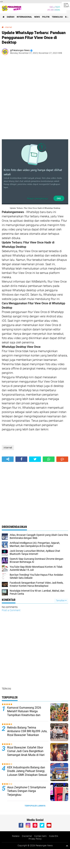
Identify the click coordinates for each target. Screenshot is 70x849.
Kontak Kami (40, 836)
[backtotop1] (67, 845)
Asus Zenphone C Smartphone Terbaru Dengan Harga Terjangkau (26, 791)
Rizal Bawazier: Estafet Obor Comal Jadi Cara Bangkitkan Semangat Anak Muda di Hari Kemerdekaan (26, 753)
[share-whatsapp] (49, 459)
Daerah (10, 17)
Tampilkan (60, 600)
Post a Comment (11, 610)
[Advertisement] (35, 98)
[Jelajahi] (66, 5)
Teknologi (57, 17)
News (37, 17)
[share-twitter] (35, 459)
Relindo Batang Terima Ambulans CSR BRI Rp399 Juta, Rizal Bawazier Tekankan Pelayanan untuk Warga (27, 733)
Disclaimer (27, 836)
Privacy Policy (35, 839)
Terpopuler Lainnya (35, 806)
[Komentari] (62, 459)
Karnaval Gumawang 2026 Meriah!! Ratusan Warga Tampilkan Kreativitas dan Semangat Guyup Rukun (24, 713)
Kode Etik (53, 836)
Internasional (24, 17)
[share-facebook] (21, 459)
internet (8, 27)
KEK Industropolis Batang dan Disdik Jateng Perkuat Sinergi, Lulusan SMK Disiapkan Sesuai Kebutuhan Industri (27, 773)
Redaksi (16, 836)
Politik (46, 17)
